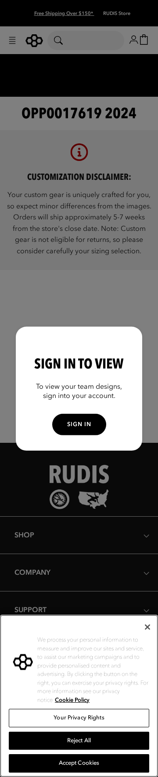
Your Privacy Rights (79, 718)
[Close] (147, 627)
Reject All (79, 740)
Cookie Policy (72, 700)
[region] (79, 696)
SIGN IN (79, 424)
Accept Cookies (79, 763)
